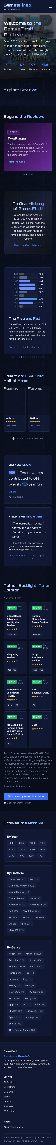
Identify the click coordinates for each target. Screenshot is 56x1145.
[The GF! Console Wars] (12, 357)
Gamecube (17, 898)
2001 (42, 849)
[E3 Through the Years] (32, 357)
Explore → (14, 347)
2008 (11, 843)
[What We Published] (41, 357)
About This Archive (13, 1127)
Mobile (35, 898)
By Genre (13, 947)
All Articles (9, 1082)
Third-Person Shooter (22, 1030)
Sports (14, 1017)
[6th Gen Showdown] (25, 357)
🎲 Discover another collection (28, 438)
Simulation (35, 1011)
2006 (32, 843)
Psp (40, 917)
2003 (22, 849)
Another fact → (16, 497)
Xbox (26, 924)
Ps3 (27, 917)
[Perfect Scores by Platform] (39, 357)
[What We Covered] (23, 357)
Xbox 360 (16, 930)
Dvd (34, 879)
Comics (7, 1101)
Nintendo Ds (38, 904)
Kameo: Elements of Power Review (40, 619)
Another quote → (38, 557)
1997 (41, 855)
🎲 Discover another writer (17, 802)
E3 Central (9, 1111)
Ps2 (13, 917)
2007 (21, 843)
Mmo (29, 985)
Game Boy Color (19, 892)
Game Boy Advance (21, 885)
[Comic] (26, 174)
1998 (31, 855)
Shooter (15, 1011)
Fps (30, 973)
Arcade (36, 960)
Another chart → (31, 347)
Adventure (17, 960)
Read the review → (17, 557)
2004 (11, 849)
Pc (13, 911)
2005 (42, 843)
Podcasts (8, 1106)
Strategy (32, 1017)
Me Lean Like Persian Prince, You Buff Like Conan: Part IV (15, 729)
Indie (13, 979)
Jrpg (27, 979)
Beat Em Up (17, 966)
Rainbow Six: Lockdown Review (14, 692)
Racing (31, 998)
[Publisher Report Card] (17, 357)
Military (14, 985)
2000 (11, 855)
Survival (15, 1023)
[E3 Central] (32, 174)
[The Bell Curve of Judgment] (19, 357)
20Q (34, 724)
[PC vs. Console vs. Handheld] (43, 357)
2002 (32, 849)
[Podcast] (24, 174)
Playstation (31, 911)
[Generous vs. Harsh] (30, 357)
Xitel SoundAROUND (40, 691)
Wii (12, 924)
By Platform (15, 873)
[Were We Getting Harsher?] (15, 357)
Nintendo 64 (17, 904)
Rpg (13, 1004)
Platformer (36, 992)
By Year (12, 836)
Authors (8, 1096)
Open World (16, 992)
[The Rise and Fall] (21, 357)
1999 (21, 855)
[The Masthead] (28, 357)
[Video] (29, 174)
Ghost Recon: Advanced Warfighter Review (14, 620)
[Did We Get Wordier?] (34, 357)
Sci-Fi (40, 1004)
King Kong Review (12, 656)
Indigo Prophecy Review (37, 657)
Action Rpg (33, 954)
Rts (26, 1004)
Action (15, 954)
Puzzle (14, 998)
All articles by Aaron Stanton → (25, 796)
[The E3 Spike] (36, 357)
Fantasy (36, 966)
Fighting (15, 973)
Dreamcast (17, 879)
